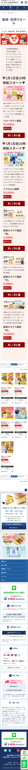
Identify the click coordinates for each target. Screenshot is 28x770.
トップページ (4, 12)
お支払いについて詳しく (14, 667)
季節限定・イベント (6, 569)
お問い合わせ (16, 762)
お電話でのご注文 (15, 606)
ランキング (8, 364)
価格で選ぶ (4, 572)
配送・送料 (15, 675)
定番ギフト (4, 561)
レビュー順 (8, 366)
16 (2, 430)
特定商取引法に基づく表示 (10, 764)
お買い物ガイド (14, 609)
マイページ (4, 576)
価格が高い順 (20, 364)
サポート (3, 580)
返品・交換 (15, 703)
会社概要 (9, 762)
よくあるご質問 (6, 609)
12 (2, 395)
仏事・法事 (4, 565)
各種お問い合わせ (15, 627)
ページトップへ (26, 490)
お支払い (15, 648)
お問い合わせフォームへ (14, 632)
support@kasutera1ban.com (16, 636)
